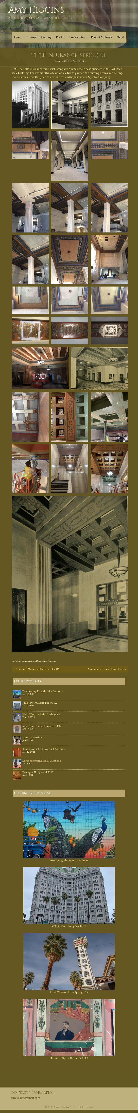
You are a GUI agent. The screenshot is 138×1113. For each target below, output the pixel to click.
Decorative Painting (39, 37)
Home (18, 37)
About (120, 37)
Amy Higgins (36, 10)
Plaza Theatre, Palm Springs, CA (41, 714)
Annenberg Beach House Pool (107, 669)
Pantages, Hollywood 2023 (37, 772)
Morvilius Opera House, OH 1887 (41, 726)
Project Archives (101, 37)
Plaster (60, 37)
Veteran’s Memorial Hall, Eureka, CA (36, 669)
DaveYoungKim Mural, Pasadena (41, 760)
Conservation (77, 37)
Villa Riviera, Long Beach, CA (39, 702)
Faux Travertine (32, 737)
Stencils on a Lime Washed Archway (43, 749)
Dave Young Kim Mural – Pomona (42, 691)
